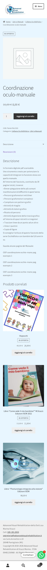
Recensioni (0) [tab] (9, 152)
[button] (41, 555)
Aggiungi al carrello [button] (23, 352)
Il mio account (8, 565)
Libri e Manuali (18, 22)
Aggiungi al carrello (25, 116)
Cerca (23, 565)
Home (8, 22)
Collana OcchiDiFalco (33, 22)
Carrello (36, 563)
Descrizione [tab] (8, 144)
